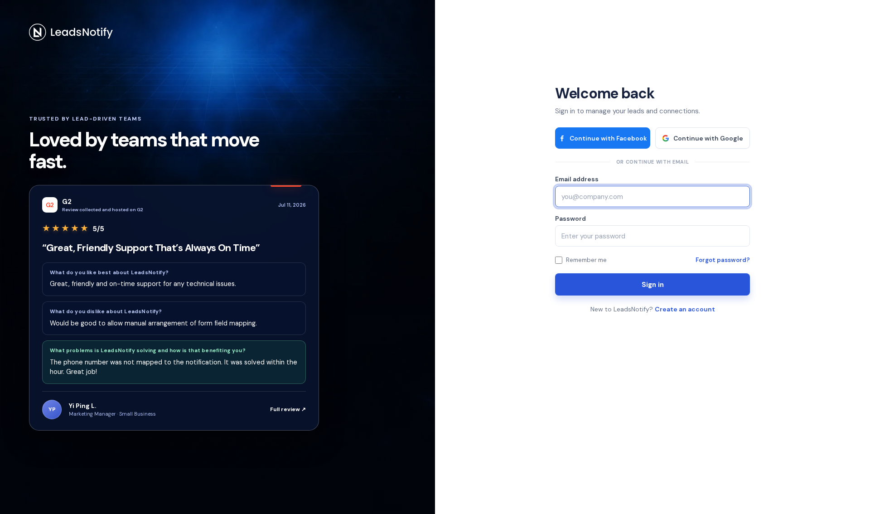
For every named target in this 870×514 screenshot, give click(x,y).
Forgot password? (723, 260)
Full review (288, 409)
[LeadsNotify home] (71, 32)
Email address (577, 179)
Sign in (653, 284)
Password (570, 218)
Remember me (586, 260)
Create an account (685, 309)
